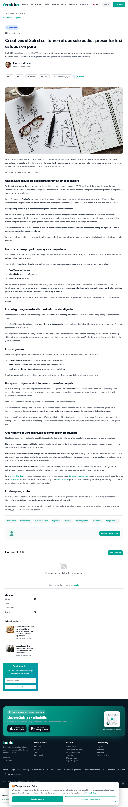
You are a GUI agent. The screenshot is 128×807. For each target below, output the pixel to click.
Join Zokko (119, 4)
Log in (106, 4)
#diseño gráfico (82, 521)
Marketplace (35, 4)
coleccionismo (62, 479)
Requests (73, 4)
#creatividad (25, 521)
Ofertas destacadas (8, 803)
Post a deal (38, 755)
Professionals (71, 747)
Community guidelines (73, 769)
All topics (100, 749)
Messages (100, 752)
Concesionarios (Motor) (75, 749)
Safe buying (7, 760)
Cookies (50, 769)
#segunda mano (112, 521)
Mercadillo (6, 799)
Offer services (71, 758)
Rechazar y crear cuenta (90, 799)
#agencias (56, 521)
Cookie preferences (12, 774)
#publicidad (11, 521)
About (5, 769)
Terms (58, 769)
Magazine (84, 4)
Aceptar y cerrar (37, 799)
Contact (121, 769)
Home (25, 4)
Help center (7, 757)
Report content (109, 769)
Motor (64, 4)
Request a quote (72, 761)
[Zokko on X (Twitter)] (123, 783)
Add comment (115, 553)
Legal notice (15, 769)
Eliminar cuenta (38, 769)
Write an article (103, 755)
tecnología (14, 479)
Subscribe (20, 687)
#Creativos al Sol (41, 521)
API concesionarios (73, 752)
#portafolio (97, 521)
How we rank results (92, 769)
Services (55, 4)
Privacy (26, 769)
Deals (46, 4)
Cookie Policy (90, 793)
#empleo (68, 521)
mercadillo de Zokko (19, 476)
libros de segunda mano (79, 476)
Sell (35, 752)
